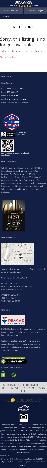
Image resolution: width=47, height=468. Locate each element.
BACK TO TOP (40, 459)
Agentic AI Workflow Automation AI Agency (16, 462)
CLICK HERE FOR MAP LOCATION (15, 278)
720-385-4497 (12, 92)
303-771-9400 (12, 95)
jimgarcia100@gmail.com (17, 99)
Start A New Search (9, 57)
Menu (7, 16)
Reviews (35, 6)
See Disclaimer (23, 453)
